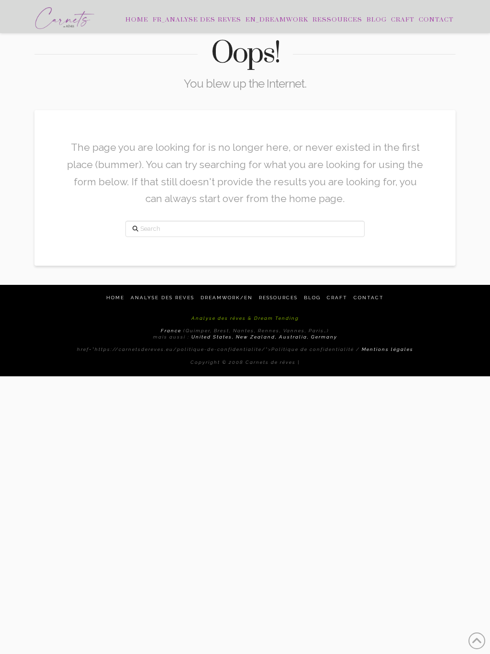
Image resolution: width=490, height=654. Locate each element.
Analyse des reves (162, 297)
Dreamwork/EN (226, 297)
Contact (369, 297)
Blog (312, 297)
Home (115, 297)
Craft (337, 297)
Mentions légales (387, 349)
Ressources (278, 297)
